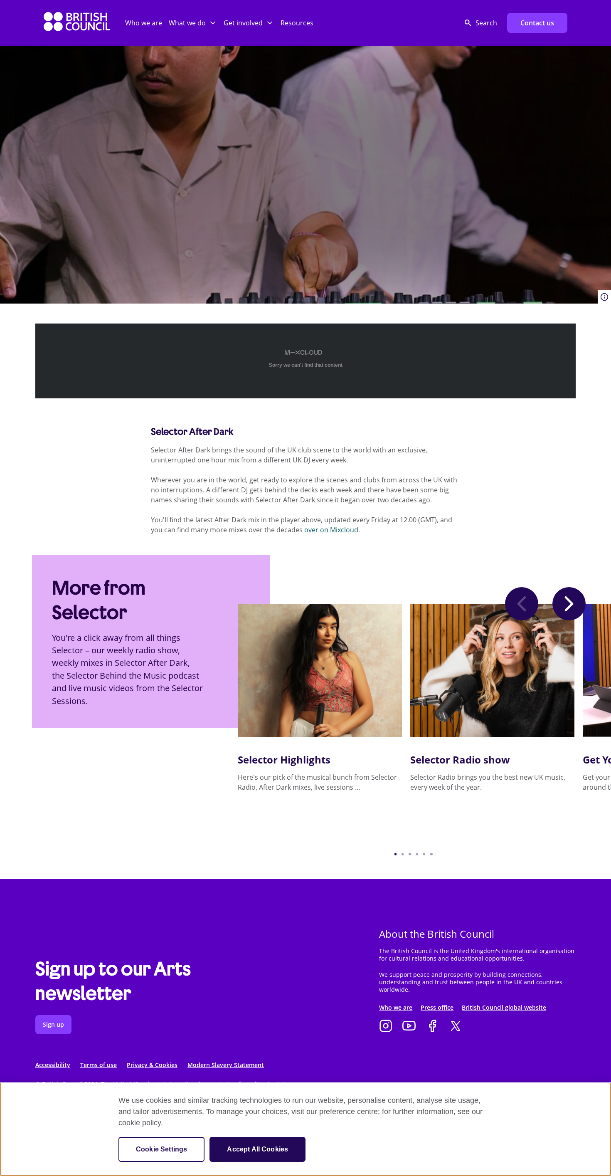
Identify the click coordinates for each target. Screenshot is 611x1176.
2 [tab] (403, 854)
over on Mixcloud (331, 529)
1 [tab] (395, 854)
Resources (297, 22)
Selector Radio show (460, 759)
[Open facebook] (432, 1026)
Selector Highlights (284, 759)
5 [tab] (424, 854)
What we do (187, 22)
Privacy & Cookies (152, 1065)
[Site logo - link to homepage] (77, 23)
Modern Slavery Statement (225, 1065)
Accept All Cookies (257, 1149)
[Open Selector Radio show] (492, 670)
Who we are (143, 22)
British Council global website (504, 1007)
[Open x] (455, 1026)
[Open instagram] (385, 1026)
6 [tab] (431, 854)
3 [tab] (410, 854)
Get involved (243, 22)
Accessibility (52, 1065)
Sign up (53, 1024)
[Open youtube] (409, 1026)
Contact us (537, 22)
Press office (437, 1007)
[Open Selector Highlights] (320, 670)
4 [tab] (417, 854)
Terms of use (98, 1065)
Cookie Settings (161, 1149)
